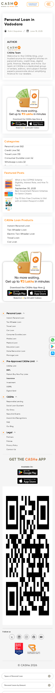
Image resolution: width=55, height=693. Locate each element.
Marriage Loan (13, 355)
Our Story (10, 410)
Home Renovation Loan (16, 351)
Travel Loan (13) (13, 154)
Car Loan (12, 242)
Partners (10, 437)
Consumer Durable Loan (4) (19, 158)
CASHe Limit (11, 366)
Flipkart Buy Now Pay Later (17, 374)
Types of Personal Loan (13, 676)
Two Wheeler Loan (17, 230)
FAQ (8, 422)
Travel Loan (13, 238)
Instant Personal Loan (18, 226)
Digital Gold (11, 391)
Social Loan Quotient (15, 406)
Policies (9, 441)
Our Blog (10, 426)
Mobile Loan (11, 339)
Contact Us (11, 449)
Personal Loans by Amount (15, 685)
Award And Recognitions (17, 418)
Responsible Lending (15, 401)
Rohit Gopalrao (15, 31)
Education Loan (13, 347)
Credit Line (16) (12, 150)
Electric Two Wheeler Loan (21, 234)
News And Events (13, 414)
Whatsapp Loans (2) (15, 162)
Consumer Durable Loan (16, 334)
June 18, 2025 (36, 31)
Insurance (11, 378)
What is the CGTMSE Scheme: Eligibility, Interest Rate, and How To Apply (31, 182)
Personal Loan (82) (14, 146)
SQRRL (9, 387)
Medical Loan (12, 343)
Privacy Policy (12, 445)
